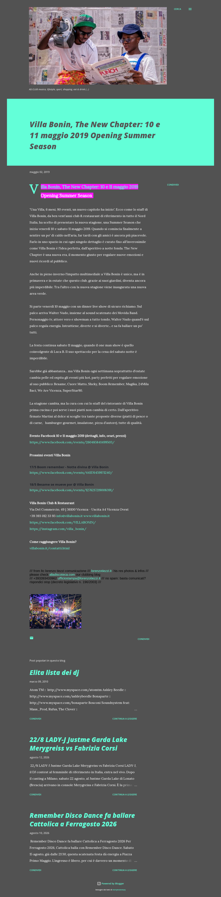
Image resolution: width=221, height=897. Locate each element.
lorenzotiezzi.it (101, 571)
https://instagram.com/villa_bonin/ (58, 529)
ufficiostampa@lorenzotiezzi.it (79, 578)
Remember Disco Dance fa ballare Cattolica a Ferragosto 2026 (82, 819)
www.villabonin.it (96, 516)
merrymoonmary (119, 890)
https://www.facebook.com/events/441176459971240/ (71, 472)
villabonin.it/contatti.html (50, 548)
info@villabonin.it (69, 516)
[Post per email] (31, 639)
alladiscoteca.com (62, 574)
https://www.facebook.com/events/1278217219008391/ (72, 490)
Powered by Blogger (112, 883)
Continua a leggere (124, 718)
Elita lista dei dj (54, 672)
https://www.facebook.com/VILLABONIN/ (63, 522)
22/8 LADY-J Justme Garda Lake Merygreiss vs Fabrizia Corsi (78, 744)
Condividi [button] (173, 184)
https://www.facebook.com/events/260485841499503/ (72, 442)
